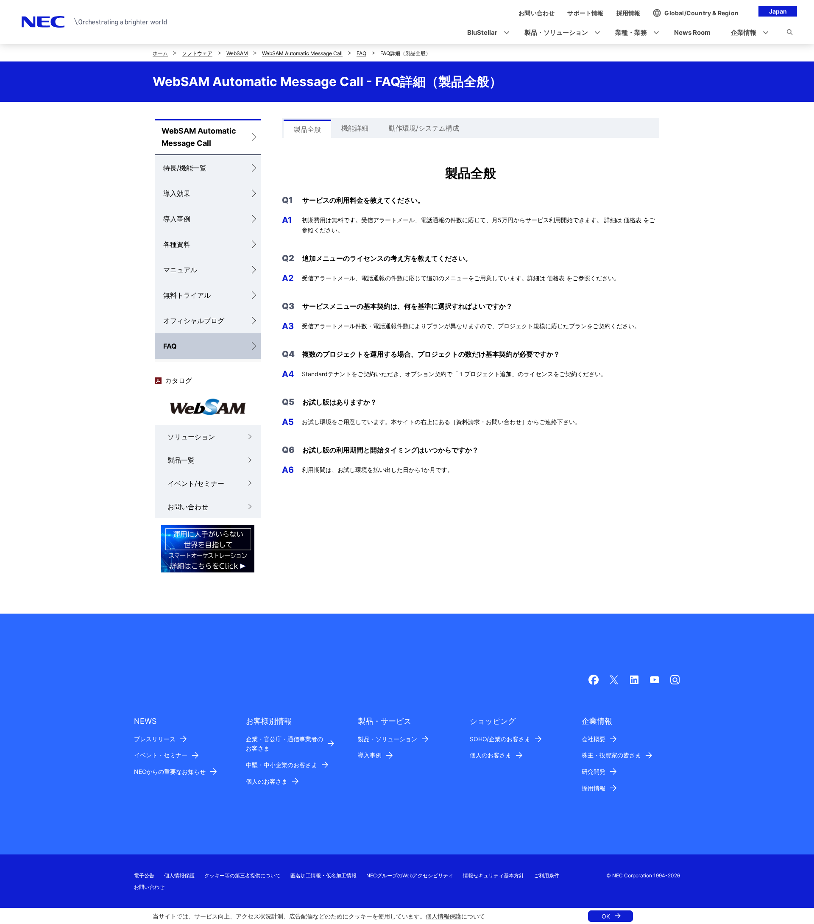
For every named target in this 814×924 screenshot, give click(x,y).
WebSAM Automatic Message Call (302, 53)
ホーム (160, 53)
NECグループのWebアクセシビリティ (409, 875)
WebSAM (237, 53)
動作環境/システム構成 (424, 128)
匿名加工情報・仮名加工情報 (323, 875)
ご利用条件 (546, 875)
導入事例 (176, 219)
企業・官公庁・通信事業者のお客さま (284, 743)
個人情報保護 (443, 916)
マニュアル (180, 269)
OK (606, 916)
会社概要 (593, 739)
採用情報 (593, 788)
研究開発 (593, 771)
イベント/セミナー (195, 483)
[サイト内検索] (789, 33)
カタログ (178, 380)
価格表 (632, 219)
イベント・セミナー (160, 755)
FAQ (361, 53)
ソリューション (191, 437)
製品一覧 (181, 460)
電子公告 (144, 875)
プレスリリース (155, 739)
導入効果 (176, 193)
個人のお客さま (266, 781)
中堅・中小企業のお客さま (281, 764)
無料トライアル (187, 295)
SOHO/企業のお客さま (500, 739)
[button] (485, 33)
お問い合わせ (187, 506)
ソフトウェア (197, 53)
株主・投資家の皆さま (611, 755)
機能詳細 (354, 128)
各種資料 (176, 244)
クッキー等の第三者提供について (242, 875)
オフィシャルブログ (193, 320)
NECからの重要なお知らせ (170, 771)
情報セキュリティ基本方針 (493, 875)
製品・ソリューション (387, 739)
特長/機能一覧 (184, 168)
